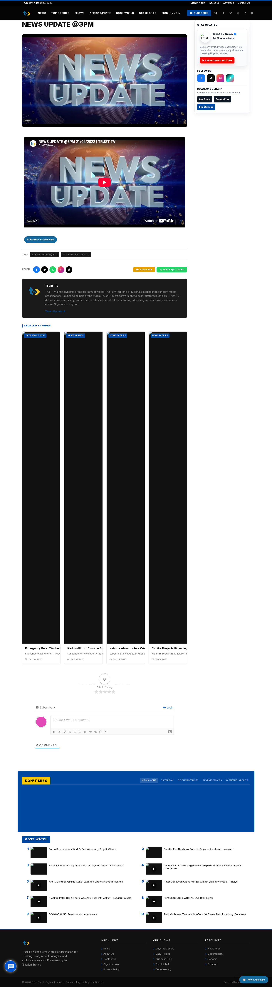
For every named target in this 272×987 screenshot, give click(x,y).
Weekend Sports (237, 780)
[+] (106, 731)
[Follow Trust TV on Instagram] (238, 13)
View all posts (53, 311)
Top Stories (60, 12)
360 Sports (147, 12)
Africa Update (100, 12)
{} (100, 731)
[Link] (95, 732)
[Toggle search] (216, 13)
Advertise (228, 2)
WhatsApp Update (173, 269)
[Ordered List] (75, 732)
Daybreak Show (165, 948)
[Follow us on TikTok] (69, 269)
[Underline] (64, 732)
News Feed (214, 948)
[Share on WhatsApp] (52, 269)
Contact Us (244, 2)
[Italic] (59, 732)
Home (106, 948)
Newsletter (146, 269)
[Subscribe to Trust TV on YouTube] (252, 13)
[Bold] (54, 732)
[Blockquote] (85, 732)
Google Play (222, 99)
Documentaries (188, 780)
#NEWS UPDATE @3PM (45, 254)
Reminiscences (212, 780)
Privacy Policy (111, 969)
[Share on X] (44, 269)
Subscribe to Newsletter (40, 239)
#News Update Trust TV (76, 254)
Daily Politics (163, 953)
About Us (214, 2)
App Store (204, 99)
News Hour (149, 780)
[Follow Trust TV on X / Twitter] (231, 13)
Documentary (163, 969)
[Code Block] (90, 732)
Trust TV (36, 982)
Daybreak (167, 780)
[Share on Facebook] (36, 269)
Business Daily (164, 958)
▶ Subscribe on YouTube (217, 60)
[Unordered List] (80, 732)
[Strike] (69, 732)
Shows (80, 12)
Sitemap (212, 964)
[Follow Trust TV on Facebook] (223, 13)
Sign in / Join (198, 2)
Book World (125, 12)
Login (169, 707)
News (42, 12)
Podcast (212, 958)
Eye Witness (206, 107)
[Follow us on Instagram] (61, 269)
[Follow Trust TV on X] (211, 78)
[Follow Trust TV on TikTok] (245, 13)
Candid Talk (162, 964)
